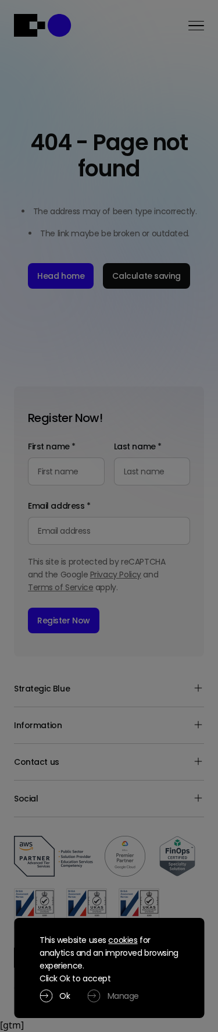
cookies (122, 940)
